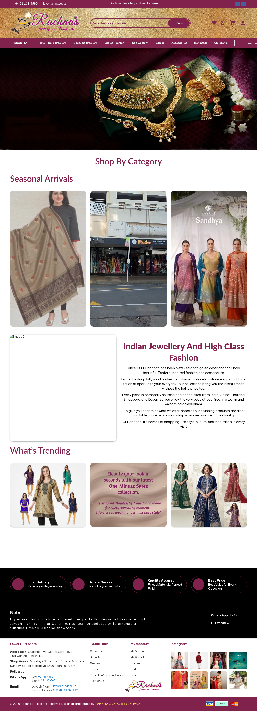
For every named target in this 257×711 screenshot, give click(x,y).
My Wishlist (137, 657)
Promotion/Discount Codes (106, 675)
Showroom (96, 651)
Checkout (136, 663)
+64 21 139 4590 (25, 3)
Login (134, 675)
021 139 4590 (36, 624)
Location (95, 669)
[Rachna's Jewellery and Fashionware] (45, 23)
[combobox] (140, 23)
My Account (138, 651)
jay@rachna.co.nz (54, 3)
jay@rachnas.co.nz (64, 686)
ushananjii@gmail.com (64, 689)
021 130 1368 (74, 624)
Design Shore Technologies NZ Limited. (118, 704)
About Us (95, 657)
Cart (133, 669)
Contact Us (97, 681)
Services (95, 663)
